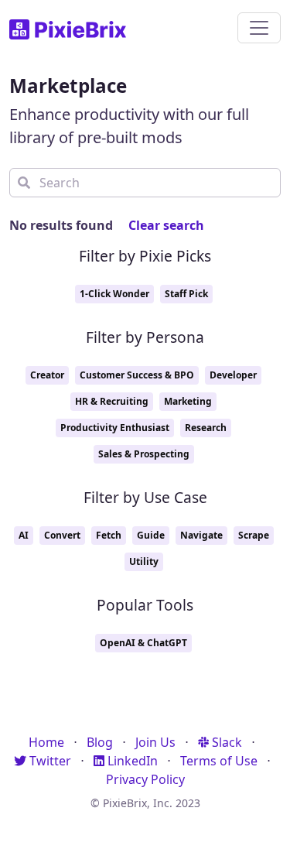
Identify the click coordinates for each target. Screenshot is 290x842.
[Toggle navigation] (259, 27)
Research (206, 427)
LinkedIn (131, 760)
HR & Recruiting (111, 401)
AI (24, 535)
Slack (225, 742)
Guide (151, 535)
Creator (47, 375)
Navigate (201, 535)
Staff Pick (186, 293)
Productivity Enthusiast (114, 427)
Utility (144, 561)
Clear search (166, 225)
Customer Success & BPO (137, 375)
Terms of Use (219, 760)
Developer (233, 375)
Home (46, 742)
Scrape (253, 535)
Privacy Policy (145, 779)
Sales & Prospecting (143, 453)
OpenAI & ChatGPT (143, 642)
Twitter (48, 760)
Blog (100, 742)
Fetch (108, 535)
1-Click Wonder (114, 293)
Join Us (155, 742)
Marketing (188, 401)
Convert (62, 535)
